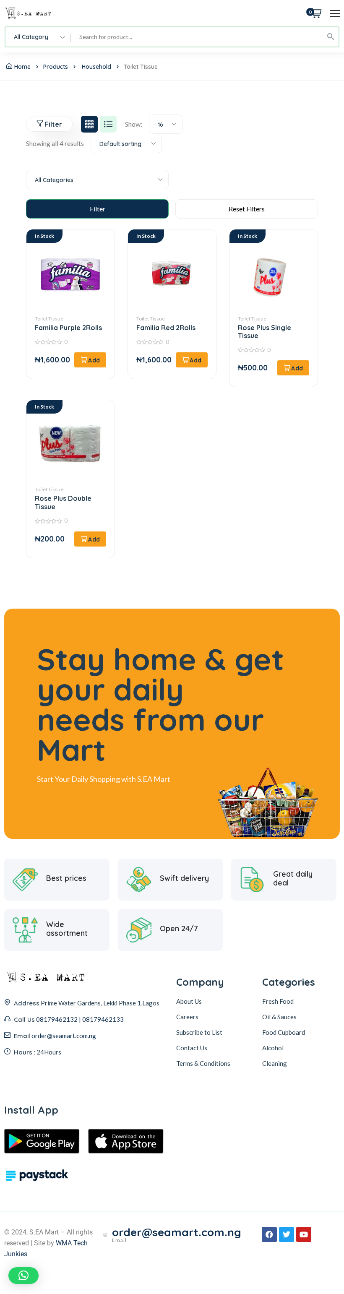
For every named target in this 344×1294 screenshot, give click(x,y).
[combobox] (38, 37)
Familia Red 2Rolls (165, 327)
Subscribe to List (199, 1032)
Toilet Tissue (49, 318)
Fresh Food (278, 1001)
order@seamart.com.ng (63, 1035)
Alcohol (273, 1048)
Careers (187, 1017)
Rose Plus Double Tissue (63, 502)
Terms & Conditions (203, 1063)
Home (22, 66)
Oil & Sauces (279, 1017)
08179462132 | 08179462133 (80, 1019)
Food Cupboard (283, 1032)
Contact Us (191, 1048)
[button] (90, 359)
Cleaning (274, 1063)
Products (55, 66)
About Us (189, 1001)
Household (96, 66)
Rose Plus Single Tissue (264, 331)
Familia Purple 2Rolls (68, 327)
